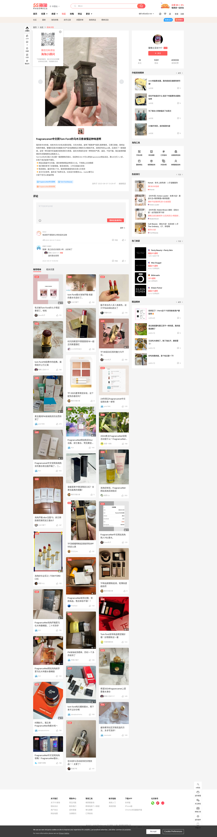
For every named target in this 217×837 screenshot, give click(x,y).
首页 (35, 27)
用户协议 (54, 810)
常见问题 (72, 803)
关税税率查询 (175, 155)
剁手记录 (67, 20)
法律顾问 (72, 813)
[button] (54, 6)
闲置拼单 (79, 20)
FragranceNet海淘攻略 (47, 186)
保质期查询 (151, 165)
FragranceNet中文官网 (47, 182)
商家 (53, 14)
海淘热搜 (112, 806)
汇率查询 (164, 155)
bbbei (44, 232)
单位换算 (151, 155)
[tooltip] (48, 47)
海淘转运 (92, 20)
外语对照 (164, 165)
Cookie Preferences (173, 831)
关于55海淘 (55, 803)
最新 (44, 20)
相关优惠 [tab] (50, 269)
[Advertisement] (158, 388)
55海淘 (40, 6)
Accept (153, 831)
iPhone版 (128, 806)
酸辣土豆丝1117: (53, 253)
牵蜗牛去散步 (46, 246)
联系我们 (72, 806)
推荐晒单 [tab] (37, 269)
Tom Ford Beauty (66, 182)
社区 (35, 20)
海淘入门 (112, 803)
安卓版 (127, 803)
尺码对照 (139, 155)
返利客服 (72, 810)
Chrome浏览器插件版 (133, 810)
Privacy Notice (64, 833)
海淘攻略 (54, 20)
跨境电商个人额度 (93, 806)
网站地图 (54, 813)
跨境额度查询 (175, 165)
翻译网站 (139, 165)
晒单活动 (104, 20)
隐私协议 (54, 806)
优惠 (43, 14)
